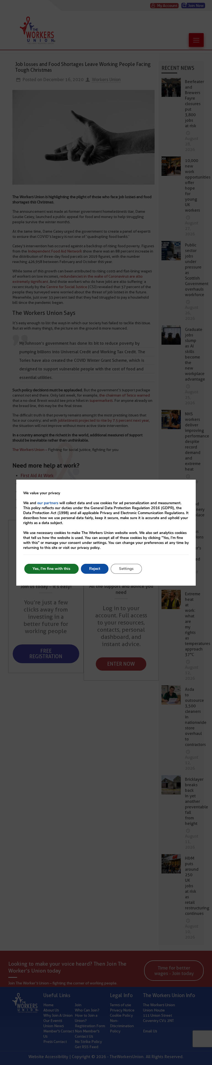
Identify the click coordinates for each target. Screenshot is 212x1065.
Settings (126, 568)
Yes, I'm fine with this (51, 568)
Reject (94, 568)
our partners (47, 503)
